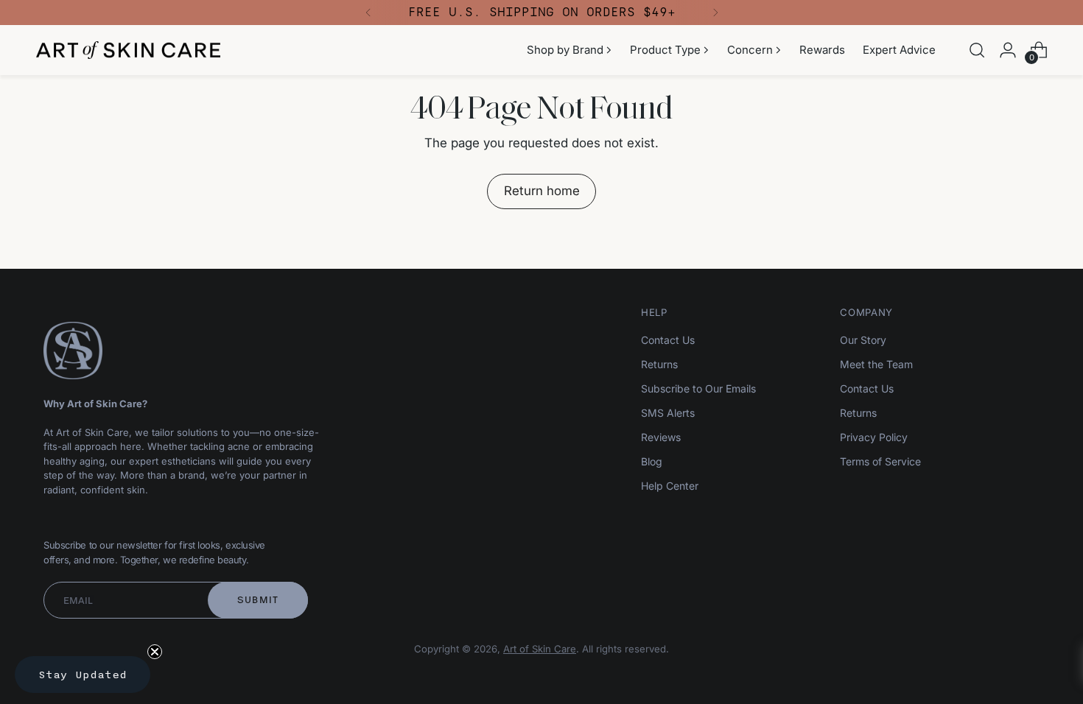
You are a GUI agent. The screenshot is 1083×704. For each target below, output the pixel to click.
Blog (651, 461)
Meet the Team (876, 364)
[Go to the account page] (1008, 50)
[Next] (715, 12)
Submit (258, 599)
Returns (659, 364)
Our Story (863, 340)
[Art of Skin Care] (128, 50)
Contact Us (668, 340)
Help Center (669, 485)
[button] (82, 674)
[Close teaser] (154, 651)
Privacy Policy (874, 437)
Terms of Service (880, 461)
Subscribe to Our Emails (698, 388)
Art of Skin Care (539, 649)
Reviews (661, 437)
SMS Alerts (668, 412)
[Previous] (368, 12)
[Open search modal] (977, 50)
